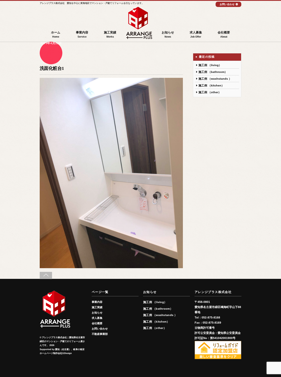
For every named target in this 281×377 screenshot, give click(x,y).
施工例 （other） (210, 92)
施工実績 (97, 307)
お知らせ (97, 312)
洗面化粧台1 (52, 68)
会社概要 (97, 323)
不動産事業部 (100, 334)
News (168, 34)
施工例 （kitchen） (211, 85)
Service (82, 34)
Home (55, 34)
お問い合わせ (227, 4)
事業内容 (97, 302)
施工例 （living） (210, 65)
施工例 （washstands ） (215, 78)
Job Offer (196, 34)
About (224, 34)
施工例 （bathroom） (213, 72)
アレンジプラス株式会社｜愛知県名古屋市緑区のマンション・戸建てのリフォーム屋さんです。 (62, 341)
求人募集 (97, 318)
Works (110, 34)
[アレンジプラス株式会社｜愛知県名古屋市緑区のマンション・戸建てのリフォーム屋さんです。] (139, 23)
